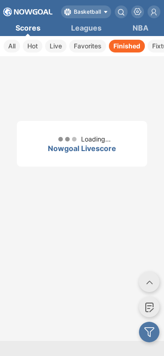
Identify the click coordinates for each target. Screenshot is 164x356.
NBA (141, 27)
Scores (28, 27)
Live (56, 46)
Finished (126, 46)
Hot (32, 46)
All (11, 46)
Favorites (88, 46)
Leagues (86, 27)
